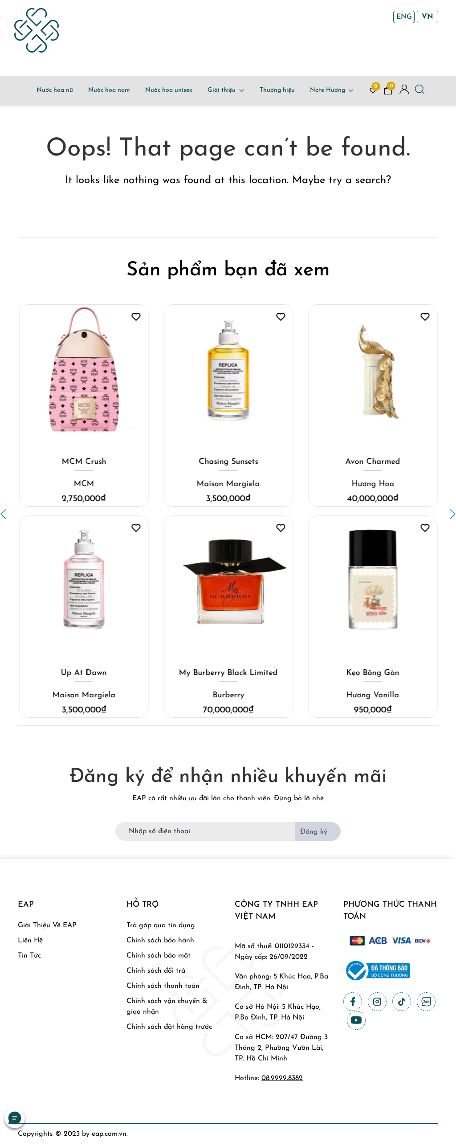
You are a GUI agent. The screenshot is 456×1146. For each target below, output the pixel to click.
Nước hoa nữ (55, 90)
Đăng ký (313, 831)
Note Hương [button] (327, 90)
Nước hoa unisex (168, 90)
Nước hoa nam (109, 90)
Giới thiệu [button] (222, 90)
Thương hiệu (277, 90)
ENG (404, 16)
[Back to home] (36, 30)
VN (427, 16)
